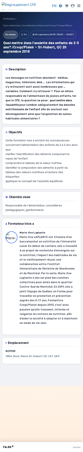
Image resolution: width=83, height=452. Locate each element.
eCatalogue (9, 18)
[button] (79, 6)
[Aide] (60, 6)
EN (54, 6)
